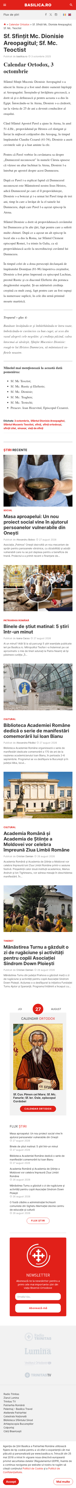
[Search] (71, 5)
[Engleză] (70, 14)
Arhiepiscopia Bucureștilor (18, 1423)
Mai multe (63, 1481)
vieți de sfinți (35, 428)
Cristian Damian (24, 856)
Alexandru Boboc (25, 539)
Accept (11, 1481)
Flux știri (38, 1220)
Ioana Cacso (23, 638)
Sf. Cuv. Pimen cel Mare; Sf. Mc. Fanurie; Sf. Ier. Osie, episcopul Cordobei (34, 1098)
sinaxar (21, 428)
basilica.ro (21, 56)
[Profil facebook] (46, 14)
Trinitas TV (10, 1401)
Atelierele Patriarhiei (15, 1412)
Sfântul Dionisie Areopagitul (48, 420)
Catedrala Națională (15, 1416)
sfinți (38, 424)
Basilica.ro (38, 4)
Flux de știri (11, 14)
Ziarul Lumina (11, 1397)
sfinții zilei (10, 428)
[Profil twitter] (50, 14)
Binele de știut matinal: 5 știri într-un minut (34, 1146)
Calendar (38, 1018)
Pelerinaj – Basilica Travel (18, 1408)
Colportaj (9, 1427)
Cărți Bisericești (12, 1431)
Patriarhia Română (14, 1405)
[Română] (65, 14)
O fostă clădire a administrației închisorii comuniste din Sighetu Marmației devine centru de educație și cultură (37, 1206)
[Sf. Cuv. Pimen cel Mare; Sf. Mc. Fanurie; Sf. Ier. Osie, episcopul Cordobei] (38, 1057)
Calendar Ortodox (19, 24)
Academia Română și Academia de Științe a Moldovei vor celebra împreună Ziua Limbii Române (37, 842)
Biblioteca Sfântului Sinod (18, 1420)
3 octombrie (21, 420)
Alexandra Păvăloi (26, 742)
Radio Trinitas (11, 1393)
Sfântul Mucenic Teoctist (18, 424)
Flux (18, 1126)
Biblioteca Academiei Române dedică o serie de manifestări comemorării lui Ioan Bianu (37, 730)
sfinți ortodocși (52, 424)
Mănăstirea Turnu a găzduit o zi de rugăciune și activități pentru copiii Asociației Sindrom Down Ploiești (36, 955)
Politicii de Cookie (33, 1468)
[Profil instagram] (56, 14)
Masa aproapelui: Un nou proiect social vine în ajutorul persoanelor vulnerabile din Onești (36, 525)
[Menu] (5, 5)
